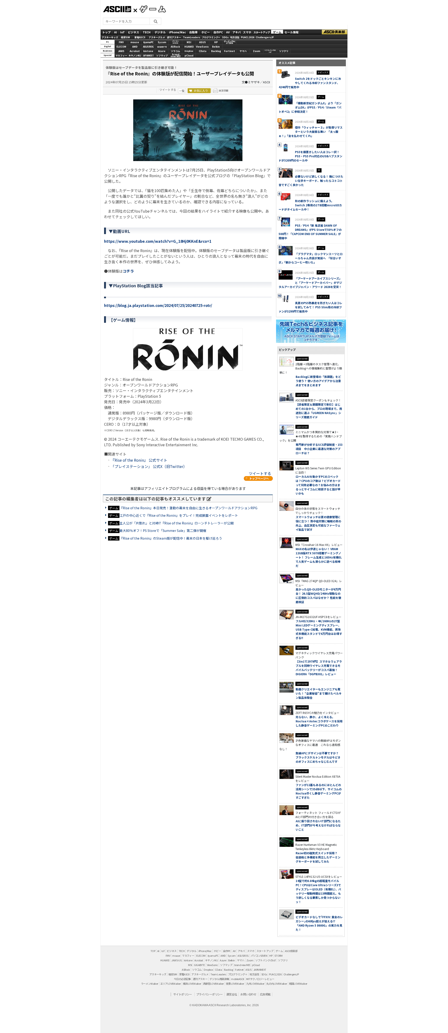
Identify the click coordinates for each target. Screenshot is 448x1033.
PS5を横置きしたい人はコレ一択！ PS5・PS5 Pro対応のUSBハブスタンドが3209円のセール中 (310, 156)
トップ (106, 32)
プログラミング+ (211, 37)
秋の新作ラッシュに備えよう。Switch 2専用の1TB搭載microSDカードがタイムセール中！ (310, 205)
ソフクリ (283, 51)
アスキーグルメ (157, 37)
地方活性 (234, 37)
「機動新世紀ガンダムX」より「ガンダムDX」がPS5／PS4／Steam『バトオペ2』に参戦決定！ (310, 107)
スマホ (247, 32)
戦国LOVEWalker (298, 983)
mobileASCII (237, 979)
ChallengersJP (265, 37)
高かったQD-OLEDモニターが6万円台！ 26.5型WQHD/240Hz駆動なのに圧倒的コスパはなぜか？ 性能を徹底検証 (318, 595)
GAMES (150, 9)
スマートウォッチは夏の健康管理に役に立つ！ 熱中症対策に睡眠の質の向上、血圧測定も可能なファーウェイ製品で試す (318, 523)
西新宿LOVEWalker (213, 983)
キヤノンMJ (135, 55)
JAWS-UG (176, 960)
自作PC (218, 32)
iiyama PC (213, 955)
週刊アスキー (174, 37)
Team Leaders (218, 974)
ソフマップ (162, 55)
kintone (148, 51)
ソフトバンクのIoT (270, 51)
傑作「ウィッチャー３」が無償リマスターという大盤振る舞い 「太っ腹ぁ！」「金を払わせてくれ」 (311, 131)
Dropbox (189, 51)
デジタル (160, 32)
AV (228, 32)
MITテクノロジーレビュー (260, 979)
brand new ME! (242, 965)
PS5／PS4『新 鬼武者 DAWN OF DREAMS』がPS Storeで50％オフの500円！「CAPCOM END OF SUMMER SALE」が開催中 (310, 231)
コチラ (128, 271)
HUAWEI (189, 46)
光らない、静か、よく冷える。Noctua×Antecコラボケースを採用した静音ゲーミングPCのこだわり (319, 721)
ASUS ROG (148, 46)
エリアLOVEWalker (170, 983)
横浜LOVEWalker (192, 983)
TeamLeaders (191, 37)
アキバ (236, 32)
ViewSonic (202, 46)
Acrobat (135, 51)
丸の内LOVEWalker (276, 983)
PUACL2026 (247, 37)
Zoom (256, 51)
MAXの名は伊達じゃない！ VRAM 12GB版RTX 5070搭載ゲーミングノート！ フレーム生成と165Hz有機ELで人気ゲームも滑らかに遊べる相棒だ (319, 557)
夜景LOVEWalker (235, 983)
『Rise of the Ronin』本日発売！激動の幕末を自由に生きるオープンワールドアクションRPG (188, 508)
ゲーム (277, 32)
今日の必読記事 (182, 979)
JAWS (121, 51)
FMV (121, 42)
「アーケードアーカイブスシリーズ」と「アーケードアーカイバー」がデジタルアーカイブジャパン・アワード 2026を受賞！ (310, 282)
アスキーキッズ (110, 37)
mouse (134, 42)
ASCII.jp (117, 9)
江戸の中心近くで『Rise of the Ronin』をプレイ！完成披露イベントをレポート (178, 515)
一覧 (182, 91)
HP (216, 42)
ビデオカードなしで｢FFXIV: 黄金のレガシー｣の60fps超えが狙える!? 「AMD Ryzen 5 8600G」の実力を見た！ (319, 923)
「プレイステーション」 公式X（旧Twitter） (149, 466)
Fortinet (229, 51)
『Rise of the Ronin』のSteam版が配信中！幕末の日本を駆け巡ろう (170, 538)
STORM (278, 955)
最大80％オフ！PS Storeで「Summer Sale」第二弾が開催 (162, 530)
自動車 (193, 32)
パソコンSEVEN (175, 42)
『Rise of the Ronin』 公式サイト (139, 460)
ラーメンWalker (149, 983)
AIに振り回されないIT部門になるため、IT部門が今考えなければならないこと (318, 825)
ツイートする (167, 89)
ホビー (205, 32)
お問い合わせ (248, 994)
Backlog (216, 51)
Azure (161, 51)
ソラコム (175, 51)
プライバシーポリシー (209, 994)
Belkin (216, 46)
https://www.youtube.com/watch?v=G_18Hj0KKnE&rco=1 (157, 241)
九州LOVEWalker (255, 983)
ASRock (175, 46)
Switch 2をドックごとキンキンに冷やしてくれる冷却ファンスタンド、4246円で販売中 (310, 83)
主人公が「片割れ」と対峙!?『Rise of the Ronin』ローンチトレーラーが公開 (176, 523)
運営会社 (231, 994)
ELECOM (121, 46)
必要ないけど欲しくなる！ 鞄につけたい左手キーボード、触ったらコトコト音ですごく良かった (311, 180)
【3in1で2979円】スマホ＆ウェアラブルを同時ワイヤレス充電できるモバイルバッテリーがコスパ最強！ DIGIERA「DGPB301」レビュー (319, 667)
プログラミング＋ (237, 974)
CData (202, 51)
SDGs (225, 37)
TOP (152, 951)
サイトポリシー (182, 994)
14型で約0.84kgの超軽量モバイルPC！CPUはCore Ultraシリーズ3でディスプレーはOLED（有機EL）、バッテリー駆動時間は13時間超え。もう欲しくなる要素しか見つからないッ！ (318, 891)
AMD (134, 46)
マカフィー (121, 55)
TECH (146, 32)
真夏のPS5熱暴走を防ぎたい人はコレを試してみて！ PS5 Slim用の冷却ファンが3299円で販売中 (310, 307)
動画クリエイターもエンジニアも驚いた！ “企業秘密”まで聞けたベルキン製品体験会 (319, 693)
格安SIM (125, 37)
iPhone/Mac (177, 32)
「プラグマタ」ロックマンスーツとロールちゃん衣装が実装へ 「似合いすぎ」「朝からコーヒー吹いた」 (311, 258)
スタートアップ (261, 32)
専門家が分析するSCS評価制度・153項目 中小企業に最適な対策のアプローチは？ (319, 449)
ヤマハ (243, 51)
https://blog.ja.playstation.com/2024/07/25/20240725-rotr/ (158, 305)
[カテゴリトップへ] (258, 478)
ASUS (202, 42)
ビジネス (133, 32)
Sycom (162, 42)
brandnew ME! (176, 55)
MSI (189, 42)
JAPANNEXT (148, 55)
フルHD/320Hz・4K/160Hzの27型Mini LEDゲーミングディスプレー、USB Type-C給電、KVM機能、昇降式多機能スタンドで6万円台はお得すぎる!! (319, 629)
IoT (122, 32)
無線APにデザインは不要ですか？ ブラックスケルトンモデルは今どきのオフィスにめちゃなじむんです (318, 757)
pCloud (189, 55)
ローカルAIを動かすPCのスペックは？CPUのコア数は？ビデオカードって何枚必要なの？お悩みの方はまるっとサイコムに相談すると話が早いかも (318, 484)
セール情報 (291, 32)
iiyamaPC (148, 42)
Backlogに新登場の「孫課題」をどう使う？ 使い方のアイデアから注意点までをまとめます (318, 381)
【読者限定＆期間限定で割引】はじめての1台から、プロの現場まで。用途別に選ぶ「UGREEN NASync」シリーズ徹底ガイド (319, 410)
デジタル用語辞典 (219, 979)
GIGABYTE (162, 46)
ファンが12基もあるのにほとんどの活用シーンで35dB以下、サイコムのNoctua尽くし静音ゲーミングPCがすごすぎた (319, 791)
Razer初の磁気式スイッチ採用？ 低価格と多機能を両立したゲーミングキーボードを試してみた (318, 857)
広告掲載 (265, 994)
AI (115, 32)
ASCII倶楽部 (334, 32)
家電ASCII (139, 37)
